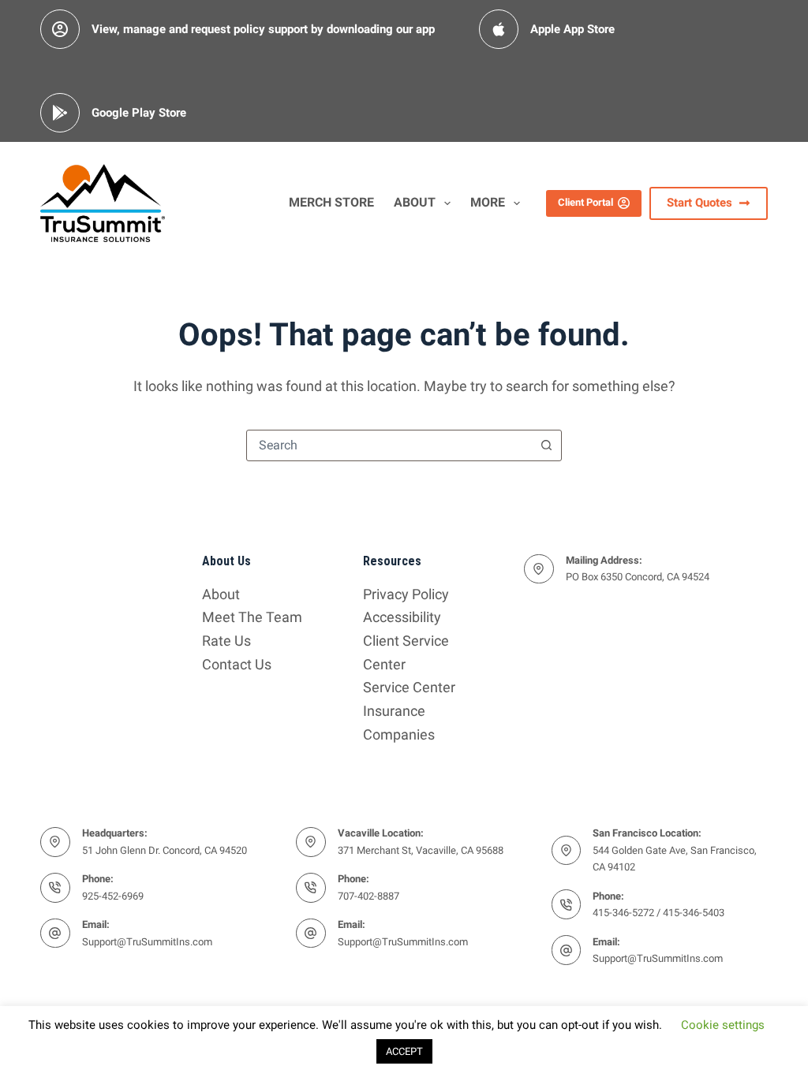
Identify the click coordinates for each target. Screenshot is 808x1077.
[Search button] (546, 445)
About (415, 202)
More (487, 202)
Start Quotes (699, 203)
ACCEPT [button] (404, 1051)
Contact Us (236, 664)
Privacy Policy (406, 594)
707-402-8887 (368, 896)
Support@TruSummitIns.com (147, 942)
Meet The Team (252, 617)
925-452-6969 (113, 896)
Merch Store (331, 202)
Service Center (409, 687)
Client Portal (585, 202)
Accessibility (402, 617)
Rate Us (226, 640)
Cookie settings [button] (723, 1025)
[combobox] (389, 445)
